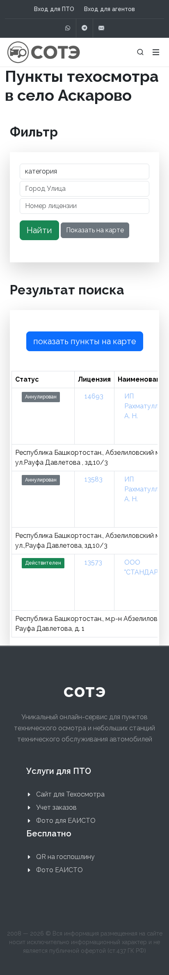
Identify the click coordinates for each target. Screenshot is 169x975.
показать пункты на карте (84, 341)
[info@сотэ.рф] (101, 28)
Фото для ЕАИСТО (66, 820)
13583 (93, 479)
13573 (93, 562)
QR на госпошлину (65, 857)
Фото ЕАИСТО (59, 870)
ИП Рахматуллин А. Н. (145, 406)
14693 (93, 396)
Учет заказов (56, 807)
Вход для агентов (109, 9)
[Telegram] (84, 28)
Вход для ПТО (54, 9)
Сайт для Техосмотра (70, 794)
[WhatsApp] (67, 28)
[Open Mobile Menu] (156, 52)
